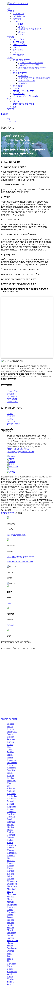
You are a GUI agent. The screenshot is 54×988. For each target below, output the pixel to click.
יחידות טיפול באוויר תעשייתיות (32, 67)
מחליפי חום (23, 75)
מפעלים (10, 393)
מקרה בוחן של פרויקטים (23, 104)
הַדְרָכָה (21, 31)
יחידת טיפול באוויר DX (28, 65)
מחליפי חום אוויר (20, 73)
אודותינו (10, 11)
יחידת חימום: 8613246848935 (20, 557)
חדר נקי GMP (19, 42)
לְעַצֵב (20, 24)
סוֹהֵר (20, 34)
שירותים (16, 21)
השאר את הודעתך (9, 719)
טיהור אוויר (18, 86)
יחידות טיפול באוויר (21, 60)
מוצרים (10, 57)
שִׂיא (9, 98)
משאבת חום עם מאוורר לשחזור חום (34, 78)
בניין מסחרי (17, 47)
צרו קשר (10, 109)
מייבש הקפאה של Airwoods (25, 96)
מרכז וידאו (11, 421)
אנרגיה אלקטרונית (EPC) (29, 29)
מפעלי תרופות (19, 39)
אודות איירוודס (13, 424)
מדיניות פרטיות (7, 513)
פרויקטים (11, 416)
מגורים (15, 52)
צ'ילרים (16, 88)
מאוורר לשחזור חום (26, 80)
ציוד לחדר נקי (18, 93)
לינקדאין (10, 625)
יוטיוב (9, 603)
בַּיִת (8, 8)
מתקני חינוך (18, 49)
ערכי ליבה (17, 18)
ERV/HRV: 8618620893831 (20, 561)
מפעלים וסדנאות (20, 44)
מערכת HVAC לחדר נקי (23, 91)
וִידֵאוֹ (15, 106)
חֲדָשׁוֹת (16, 101)
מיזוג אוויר (17, 70)
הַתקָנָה (21, 26)
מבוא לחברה (18, 13)
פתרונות (10, 37)
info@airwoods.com (16, 535)
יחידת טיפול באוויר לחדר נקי (30, 62)
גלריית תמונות (19, 16)
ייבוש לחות (23, 83)
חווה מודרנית (18, 55)
